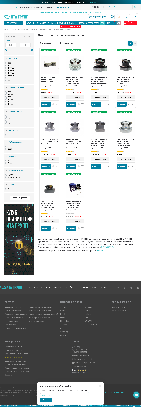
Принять (46, 400)
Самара (77, 347)
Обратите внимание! (69, 27)
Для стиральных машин (65, 23)
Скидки (49, 287)
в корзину (46, 104)
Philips (87, 318)
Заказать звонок (122, 7)
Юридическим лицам (61, 7)
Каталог (13, 23)
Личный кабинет (71, 287)
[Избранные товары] (127, 16)
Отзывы (8, 375)
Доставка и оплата (26, 7)
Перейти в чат (80, 366)
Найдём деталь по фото (84, 359)
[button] (6, 239)
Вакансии (84, 287)
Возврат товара (119, 310)
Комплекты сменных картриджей (43, 314)
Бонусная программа (99, 287)
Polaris (63, 335)
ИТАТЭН (30, 23)
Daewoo (88, 310)
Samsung (64, 332)
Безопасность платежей (15, 361)
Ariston (63, 307)
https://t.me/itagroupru (83, 406)
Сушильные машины (14, 318)
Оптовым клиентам (13, 347)
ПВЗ (102, 23)
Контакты (49, 7)
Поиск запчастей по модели (17, 368)
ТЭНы (50, 23)
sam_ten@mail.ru (81, 355)
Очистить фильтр (19, 198)
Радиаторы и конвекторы (40, 307)
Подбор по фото (99, 17)
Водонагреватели (13, 307)
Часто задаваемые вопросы (17, 354)
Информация (38, 7)
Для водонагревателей (88, 23)
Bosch (62, 314)
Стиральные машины (14, 310)
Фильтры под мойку (37, 321)
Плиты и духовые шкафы (15, 328)
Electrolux (64, 321)
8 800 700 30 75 (107, 247)
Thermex (64, 325)
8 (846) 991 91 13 (97, 7)
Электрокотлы (11, 325)
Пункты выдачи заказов (15, 364)
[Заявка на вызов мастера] (112, 16)
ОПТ (118, 23)
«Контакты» (100, 251)
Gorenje (88, 307)
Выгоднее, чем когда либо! (70, 2)
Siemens (63, 318)
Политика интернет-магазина (18, 371)
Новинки (110, 23)
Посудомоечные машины (16, 314)
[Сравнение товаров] (119, 16)
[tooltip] (109, 7)
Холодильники (11, 321)
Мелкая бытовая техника (40, 310)
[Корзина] (135, 16)
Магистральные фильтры (40, 318)
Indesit (88, 314)
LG (61, 328)
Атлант (63, 310)
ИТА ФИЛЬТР (41, 23)
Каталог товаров (36, 287)
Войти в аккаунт (119, 307)
